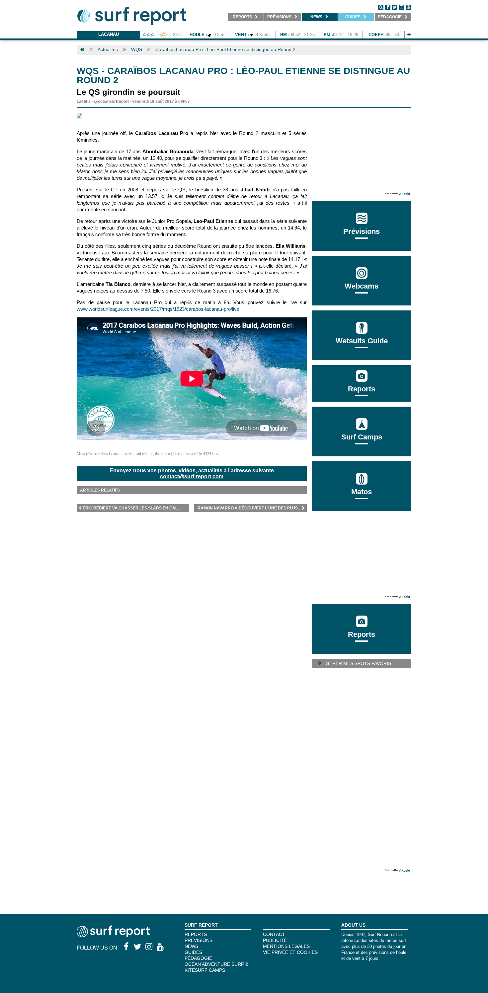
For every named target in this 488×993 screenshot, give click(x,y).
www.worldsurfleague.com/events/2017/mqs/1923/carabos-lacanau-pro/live (158, 309)
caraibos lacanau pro (111, 453)
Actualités (108, 49)
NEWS (191, 946)
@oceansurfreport (111, 101)
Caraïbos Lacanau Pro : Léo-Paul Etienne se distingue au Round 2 (225, 49)
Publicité (275, 940)
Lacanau (108, 34)
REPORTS (196, 934)
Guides (193, 952)
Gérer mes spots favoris (357, 663)
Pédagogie (198, 958)
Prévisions (198, 940)
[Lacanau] (409, 34)
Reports (361, 389)
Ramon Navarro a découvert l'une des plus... (249, 508)
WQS (136, 49)
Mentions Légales (286, 946)
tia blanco (162, 453)
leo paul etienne (141, 453)
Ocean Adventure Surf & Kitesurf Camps (216, 967)
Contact (274, 934)
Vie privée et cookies (290, 952)
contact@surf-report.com (191, 476)
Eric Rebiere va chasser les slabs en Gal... (132, 508)
